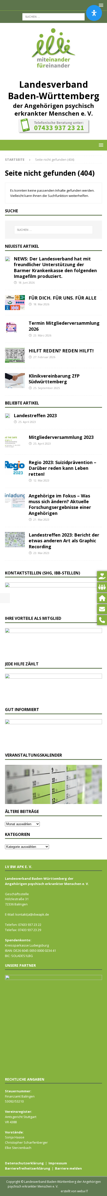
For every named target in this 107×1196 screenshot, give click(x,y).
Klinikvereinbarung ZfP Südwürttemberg (54, 379)
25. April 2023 (27, 422)
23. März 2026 (42, 335)
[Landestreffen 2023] (7, 415)
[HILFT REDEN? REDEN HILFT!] (15, 355)
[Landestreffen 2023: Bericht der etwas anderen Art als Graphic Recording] (15, 539)
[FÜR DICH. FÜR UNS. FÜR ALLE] (15, 302)
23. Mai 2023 (41, 553)
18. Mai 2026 (41, 304)
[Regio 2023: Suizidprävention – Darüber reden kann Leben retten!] (15, 467)
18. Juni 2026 (26, 282)
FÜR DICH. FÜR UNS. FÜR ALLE (63, 298)
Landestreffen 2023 (35, 415)
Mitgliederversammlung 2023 (61, 437)
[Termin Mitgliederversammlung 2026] (15, 327)
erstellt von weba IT (74, 1191)
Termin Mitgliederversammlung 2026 (64, 326)
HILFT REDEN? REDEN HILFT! (61, 351)
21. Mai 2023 (41, 519)
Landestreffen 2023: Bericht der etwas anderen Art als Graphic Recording (64, 541)
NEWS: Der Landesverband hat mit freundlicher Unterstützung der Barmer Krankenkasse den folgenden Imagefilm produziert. (55, 267)
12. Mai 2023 (41, 480)
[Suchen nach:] (53, 16)
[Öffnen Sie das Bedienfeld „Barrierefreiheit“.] (94, 13)
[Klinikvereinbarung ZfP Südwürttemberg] (15, 380)
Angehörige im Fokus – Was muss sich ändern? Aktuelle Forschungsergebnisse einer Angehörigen (60, 504)
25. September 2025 (46, 388)
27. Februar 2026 (44, 357)
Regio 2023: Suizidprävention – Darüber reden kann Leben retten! (62, 468)
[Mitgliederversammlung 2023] (15, 441)
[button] (100, 145)
